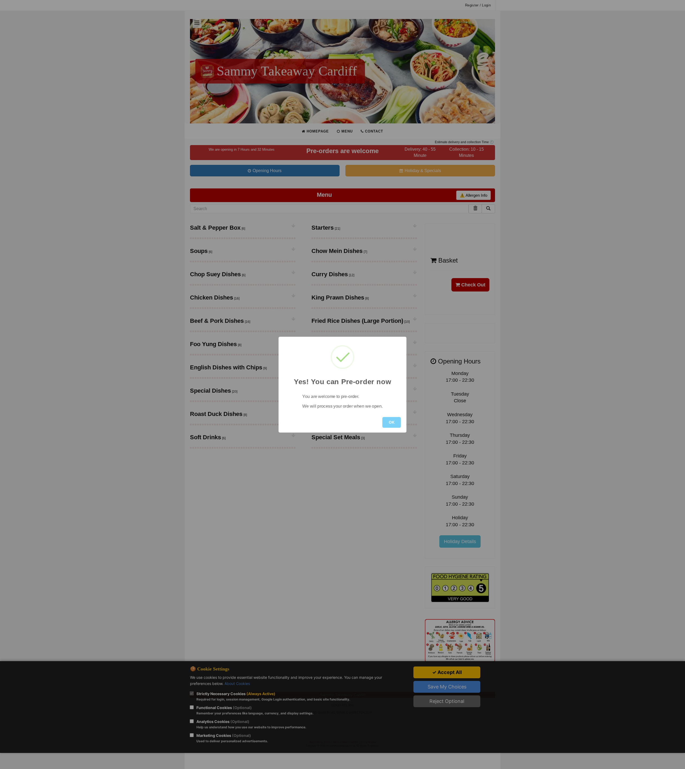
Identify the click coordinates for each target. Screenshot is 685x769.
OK (391, 422)
